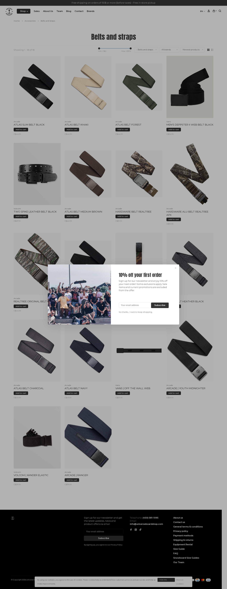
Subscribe (159, 305)
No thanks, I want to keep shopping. (135, 312)
